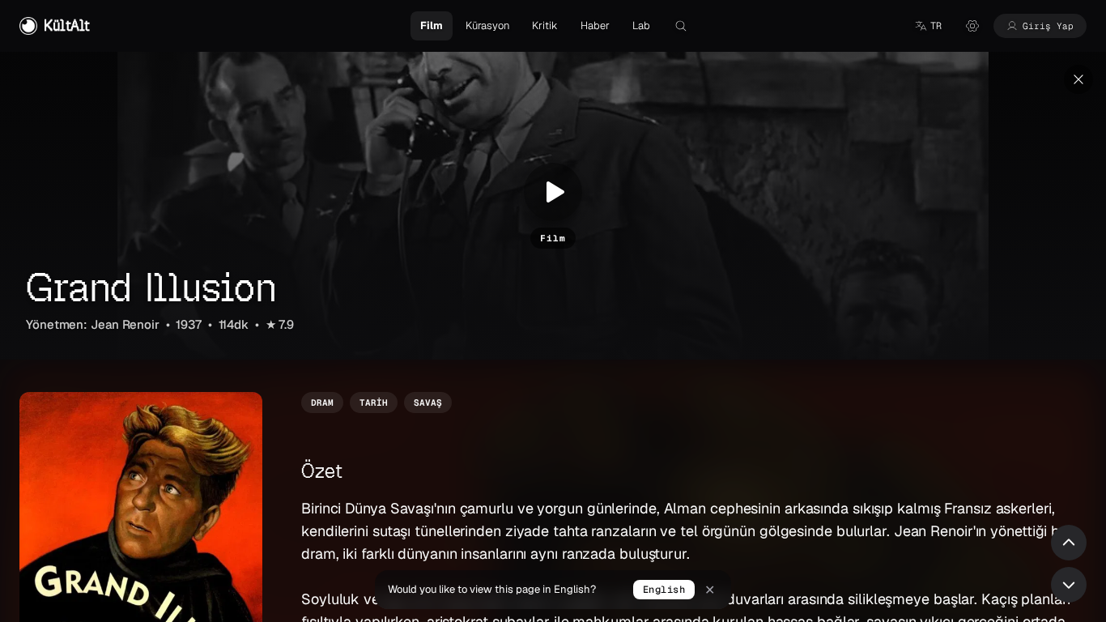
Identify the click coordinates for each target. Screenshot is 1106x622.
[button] (927, 25)
